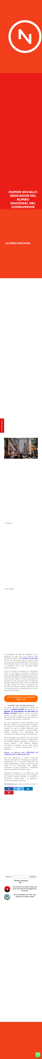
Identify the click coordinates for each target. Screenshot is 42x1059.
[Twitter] (18, 789)
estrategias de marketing (29, 658)
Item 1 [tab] (20, 882)
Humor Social (17, 709)
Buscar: (8, 877)
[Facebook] (9, 789)
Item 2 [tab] (21, 882)
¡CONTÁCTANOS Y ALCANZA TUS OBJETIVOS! (21, 699)
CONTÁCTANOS (2, 426)
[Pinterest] (9, 792)
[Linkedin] (28, 789)
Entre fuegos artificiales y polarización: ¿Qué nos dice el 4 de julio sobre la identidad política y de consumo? (25, 904)
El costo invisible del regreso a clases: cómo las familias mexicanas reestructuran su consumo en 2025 (24, 889)
